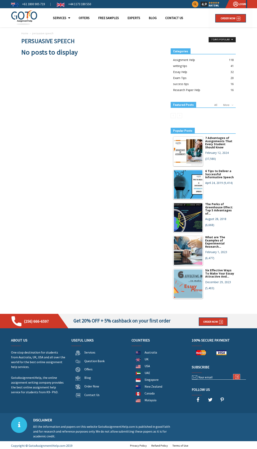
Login (242, 4)
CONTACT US (174, 18)
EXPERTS (133, 18)
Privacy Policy (138, 445)
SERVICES (59, 18)
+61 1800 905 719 (33, 4)
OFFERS (84, 18)
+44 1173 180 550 (79, 4)
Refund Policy (159, 445)
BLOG (153, 18)
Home (24, 33)
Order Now (228, 18)
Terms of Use (180, 445)
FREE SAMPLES (108, 18)
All (215, 104)
